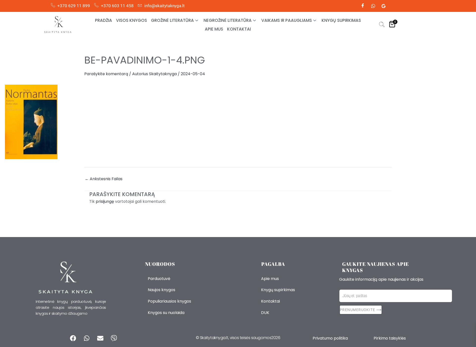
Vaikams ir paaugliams (286, 20)
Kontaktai (239, 29)
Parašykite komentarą (106, 74)
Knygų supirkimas (341, 20)
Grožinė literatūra (172, 20)
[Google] (383, 6)
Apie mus (214, 29)
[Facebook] (362, 6)
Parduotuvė (159, 278)
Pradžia (103, 20)
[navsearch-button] (382, 25)
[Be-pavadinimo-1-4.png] (238, 122)
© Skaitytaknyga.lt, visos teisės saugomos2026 (238, 338)
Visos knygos (131, 20)
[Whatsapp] (373, 6)
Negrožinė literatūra (228, 20)
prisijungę (105, 201)
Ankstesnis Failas (103, 179)
